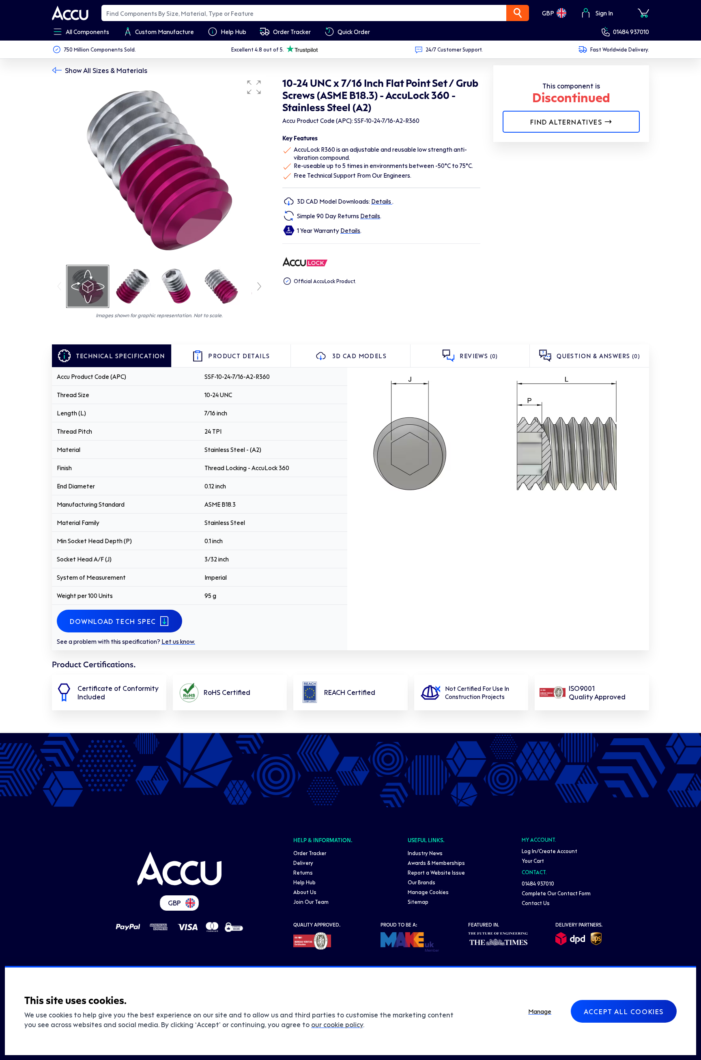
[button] (254, 87)
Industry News (425, 853)
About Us (304, 892)
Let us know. (178, 641)
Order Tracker (309, 853)
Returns (303, 872)
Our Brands (421, 882)
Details (381, 201)
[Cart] (643, 13)
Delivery (303, 863)
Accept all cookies (624, 1011)
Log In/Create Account (549, 851)
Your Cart (533, 861)
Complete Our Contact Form (556, 893)
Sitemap (418, 902)
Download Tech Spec (113, 621)
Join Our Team (311, 902)
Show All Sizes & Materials (106, 70)
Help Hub (304, 882)
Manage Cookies (428, 892)
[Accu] (70, 13)
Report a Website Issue (436, 872)
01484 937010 (631, 31)
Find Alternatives (566, 122)
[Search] (517, 13)
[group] (159, 169)
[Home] (179, 868)
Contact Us (536, 903)
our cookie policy (337, 1024)
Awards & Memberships (436, 863)
